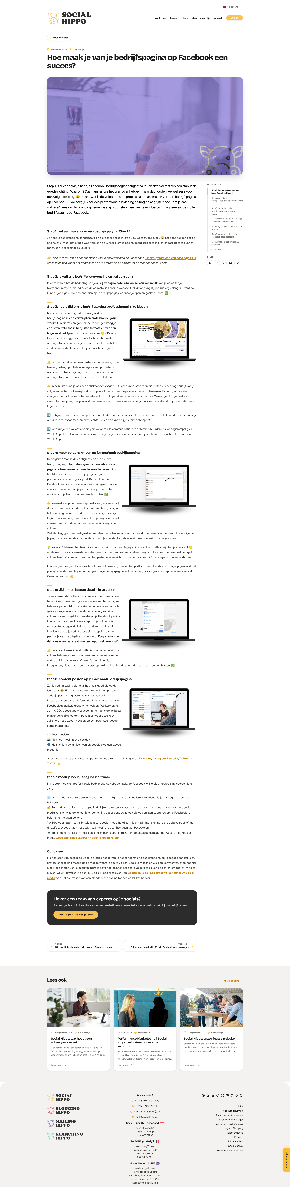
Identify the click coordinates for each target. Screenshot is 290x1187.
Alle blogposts (231, 980)
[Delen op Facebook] (217, 263)
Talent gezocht (235, 1132)
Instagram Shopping (232, 1128)
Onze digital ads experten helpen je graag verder (87, 837)
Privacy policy (235, 1141)
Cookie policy (235, 1145)
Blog (194, 17)
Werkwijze (160, 17)
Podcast (238, 1137)
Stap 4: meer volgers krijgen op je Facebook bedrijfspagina (226, 220)
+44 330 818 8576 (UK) (147, 1111)
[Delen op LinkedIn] (210, 263)
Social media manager (231, 1119)
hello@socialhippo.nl (147, 1117)
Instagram (159, 758)
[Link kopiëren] (237, 263)
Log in (235, 17)
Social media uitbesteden (229, 1115)
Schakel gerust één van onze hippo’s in (170, 258)
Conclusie (216, 249)
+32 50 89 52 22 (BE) (147, 1106)
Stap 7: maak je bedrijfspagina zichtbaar (225, 243)
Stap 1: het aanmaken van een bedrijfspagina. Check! (225, 191)
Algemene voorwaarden (230, 1150)
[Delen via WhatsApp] (230, 263)
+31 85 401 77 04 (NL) (146, 1100)
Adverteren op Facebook (229, 1123)
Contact (217, 17)
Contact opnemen (233, 1110)
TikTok (51, 763)
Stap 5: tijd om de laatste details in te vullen (226, 227)
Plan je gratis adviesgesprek (75, 914)
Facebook (145, 758)
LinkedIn (172, 758)
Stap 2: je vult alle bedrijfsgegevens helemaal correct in (227, 201)
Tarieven (174, 17)
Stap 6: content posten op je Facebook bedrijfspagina (224, 235)
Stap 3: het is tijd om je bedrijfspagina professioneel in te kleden (226, 211)
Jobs (204, 17)
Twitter (184, 758)
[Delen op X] (224, 263)
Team (185, 17)
